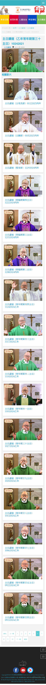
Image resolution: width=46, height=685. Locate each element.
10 (12, 639)
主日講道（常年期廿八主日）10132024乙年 (19, 514)
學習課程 (32, 19)
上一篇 (12, 633)
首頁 (14, 28)
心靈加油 (23, 19)
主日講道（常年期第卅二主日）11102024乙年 (20, 375)
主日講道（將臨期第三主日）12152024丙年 (19, 236)
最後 (25, 639)
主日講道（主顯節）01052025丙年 (22, 135)
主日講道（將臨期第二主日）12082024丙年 (19, 271)
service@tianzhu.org (35, 677)
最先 (4, 633)
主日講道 (41, 19)
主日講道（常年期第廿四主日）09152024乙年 (20, 618)
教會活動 (5, 19)
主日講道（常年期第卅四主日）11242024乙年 (20, 305)
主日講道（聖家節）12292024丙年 (22, 167)
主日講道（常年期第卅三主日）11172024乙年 (20, 340)
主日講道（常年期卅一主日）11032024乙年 (19, 410)
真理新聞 (14, 19)
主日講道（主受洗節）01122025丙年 (23, 103)
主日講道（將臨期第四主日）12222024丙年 (19, 201)
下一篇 (18, 639)
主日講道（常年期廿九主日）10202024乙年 (19, 479)
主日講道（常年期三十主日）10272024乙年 (19, 445)
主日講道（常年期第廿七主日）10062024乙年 (20, 549)
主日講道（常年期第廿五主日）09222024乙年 (20, 584)
